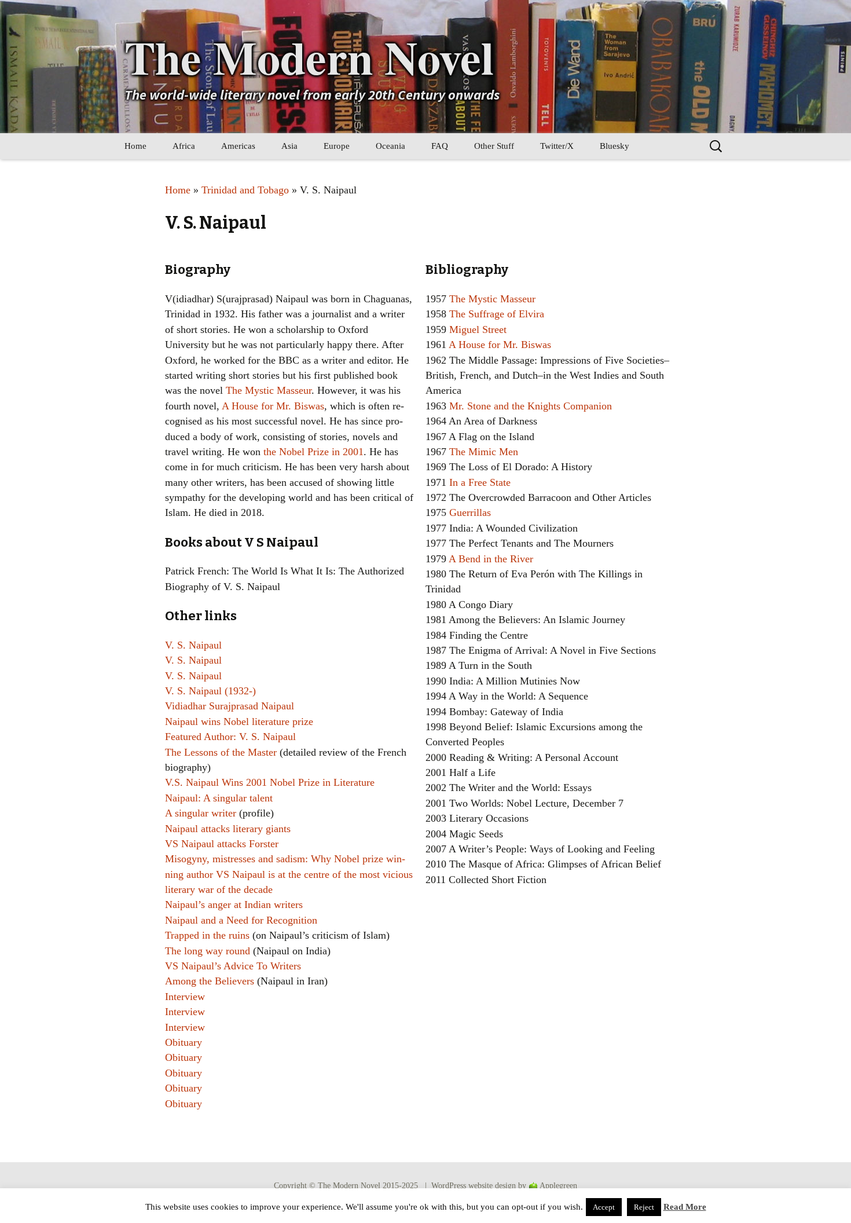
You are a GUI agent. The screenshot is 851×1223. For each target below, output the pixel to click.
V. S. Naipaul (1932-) (210, 691)
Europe (337, 146)
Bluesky (614, 146)
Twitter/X (557, 146)
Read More (684, 1206)
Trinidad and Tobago (245, 190)
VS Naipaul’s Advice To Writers (233, 966)
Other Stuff (494, 146)
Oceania (390, 146)
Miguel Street (478, 329)
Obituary (183, 1042)
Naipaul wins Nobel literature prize (239, 721)
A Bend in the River (491, 559)
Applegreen (558, 1185)
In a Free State (480, 482)
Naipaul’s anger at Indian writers (234, 904)
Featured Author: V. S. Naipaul (230, 736)
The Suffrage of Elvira (496, 314)
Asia (289, 146)
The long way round (207, 951)
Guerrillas (470, 512)
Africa (184, 146)
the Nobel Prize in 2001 (313, 451)
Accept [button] (604, 1207)
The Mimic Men (483, 451)
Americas (238, 146)
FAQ (439, 146)
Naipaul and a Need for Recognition (241, 920)
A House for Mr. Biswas (273, 406)
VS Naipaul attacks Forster (221, 843)
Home (135, 146)
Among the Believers (209, 981)
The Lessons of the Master (221, 752)
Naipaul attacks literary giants (228, 828)
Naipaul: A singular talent (219, 798)
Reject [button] (644, 1207)
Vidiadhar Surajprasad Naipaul (229, 706)
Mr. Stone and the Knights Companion (530, 406)
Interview (185, 996)
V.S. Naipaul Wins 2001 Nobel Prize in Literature (270, 782)
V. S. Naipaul (193, 645)
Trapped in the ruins (207, 935)
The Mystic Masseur (268, 390)
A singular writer (200, 813)
